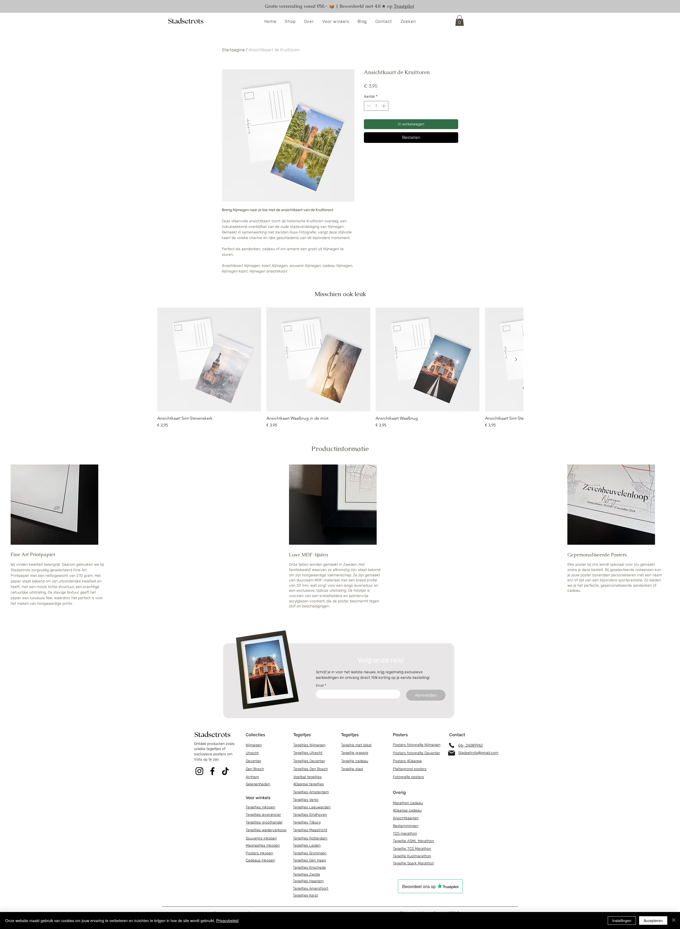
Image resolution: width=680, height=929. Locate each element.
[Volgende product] (516, 359)
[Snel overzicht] (209, 359)
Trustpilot (404, 6)
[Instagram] (199, 771)
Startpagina (233, 49)
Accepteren (653, 920)
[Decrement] (368, 105)
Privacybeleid (227, 920)
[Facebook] (212, 771)
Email (321, 685)
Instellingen (621, 920)
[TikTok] (225, 771)
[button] (290, 21)
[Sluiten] (673, 920)
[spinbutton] (376, 105)
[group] (340, 370)
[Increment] (384, 105)
